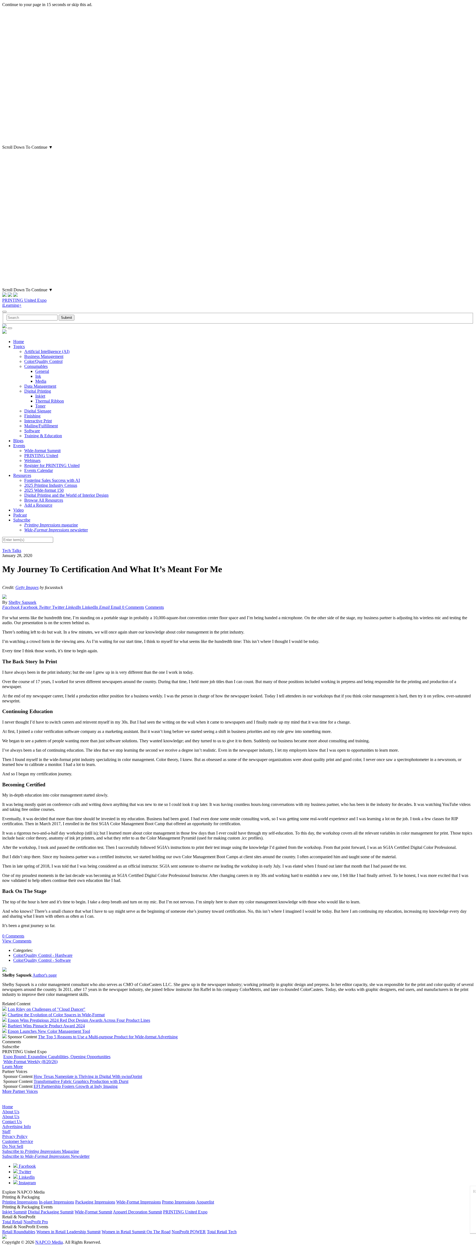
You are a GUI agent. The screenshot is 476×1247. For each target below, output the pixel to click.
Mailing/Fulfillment (41, 425)
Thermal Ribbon (49, 401)
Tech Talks (11, 550)
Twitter (24, 1171)
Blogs (18, 440)
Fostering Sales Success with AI (52, 480)
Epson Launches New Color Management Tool (49, 1031)
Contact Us (12, 1121)
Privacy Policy (15, 1136)
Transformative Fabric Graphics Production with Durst (81, 1081)
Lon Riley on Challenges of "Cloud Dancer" (46, 1009)
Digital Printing (37, 391)
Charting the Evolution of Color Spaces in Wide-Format (56, 1014)
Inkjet (40, 396)
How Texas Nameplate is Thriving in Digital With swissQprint (88, 1076)
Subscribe (21, 520)
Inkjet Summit (14, 1212)
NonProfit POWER (189, 1231)
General (42, 371)
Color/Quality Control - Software (42, 960)
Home (18, 341)
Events (19, 445)
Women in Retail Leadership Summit (68, 1231)
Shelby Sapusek (22, 602)
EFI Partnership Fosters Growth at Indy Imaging (76, 1086)
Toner (40, 406)
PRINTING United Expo (24, 300)
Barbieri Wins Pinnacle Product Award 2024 (46, 1025)
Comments (154, 607)
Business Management (43, 356)
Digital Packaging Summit (51, 1212)
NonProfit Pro (35, 1221)
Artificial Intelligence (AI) (46, 351)
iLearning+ (11, 305)
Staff (6, 1131)
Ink (38, 376)
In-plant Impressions (56, 1202)
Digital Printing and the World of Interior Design (66, 495)
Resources (22, 475)
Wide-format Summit (42, 450)
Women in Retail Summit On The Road (136, 1231)
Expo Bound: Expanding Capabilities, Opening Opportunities (56, 1056)
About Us (10, 1111)
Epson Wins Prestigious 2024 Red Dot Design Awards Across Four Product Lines (79, 1020)
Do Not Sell (12, 1146)
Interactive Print (38, 421)
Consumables (36, 366)
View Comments (16, 941)
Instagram (27, 1182)
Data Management (40, 386)
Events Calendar (38, 470)
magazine (51, 525)
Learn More (12, 1066)
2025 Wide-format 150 (44, 490)
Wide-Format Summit (93, 1212)
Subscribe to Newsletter (46, 1156)
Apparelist (205, 1202)
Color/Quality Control (43, 361)
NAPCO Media (49, 1242)
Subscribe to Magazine (40, 1151)
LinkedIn (26, 1177)
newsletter (56, 530)
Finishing (32, 416)
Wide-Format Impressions (138, 1202)
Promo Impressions (178, 1202)
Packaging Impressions (95, 1202)
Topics (19, 346)
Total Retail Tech (222, 1231)
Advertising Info (16, 1126)
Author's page (45, 975)
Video (18, 510)
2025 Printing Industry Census (50, 485)
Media (40, 381)
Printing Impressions (20, 1202)
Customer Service (17, 1141)
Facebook (27, 1166)
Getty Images (27, 587)
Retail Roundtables (18, 1231)
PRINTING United (41, 455)
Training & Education (43, 435)
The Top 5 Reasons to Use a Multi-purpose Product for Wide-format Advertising (108, 1036)
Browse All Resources (43, 500)
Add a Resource (38, 505)
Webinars (32, 460)
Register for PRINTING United (52, 465)
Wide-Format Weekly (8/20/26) (30, 1061)
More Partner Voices (20, 1091)
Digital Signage (37, 411)
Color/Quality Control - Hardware (42, 955)
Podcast (20, 515)
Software (32, 430)
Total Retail (12, 1221)
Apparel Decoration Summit (137, 1212)
